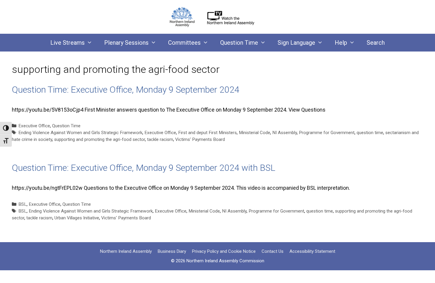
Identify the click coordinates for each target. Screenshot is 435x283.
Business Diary (172, 251)
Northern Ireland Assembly (126, 251)
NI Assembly (284, 132)
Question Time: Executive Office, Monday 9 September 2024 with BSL (143, 168)
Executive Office (34, 125)
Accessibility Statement (312, 251)
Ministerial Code (254, 132)
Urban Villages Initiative (76, 218)
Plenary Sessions (126, 42)
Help (341, 42)
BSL (22, 204)
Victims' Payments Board (200, 139)
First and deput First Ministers (207, 132)
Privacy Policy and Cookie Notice (224, 251)
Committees (184, 42)
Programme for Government (327, 132)
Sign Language (296, 42)
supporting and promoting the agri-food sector (99, 139)
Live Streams (67, 42)
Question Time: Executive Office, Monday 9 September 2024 (125, 89)
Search (376, 42)
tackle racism (160, 139)
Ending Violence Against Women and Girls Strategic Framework (80, 132)
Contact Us (272, 251)
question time (370, 132)
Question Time (239, 42)
